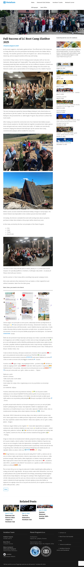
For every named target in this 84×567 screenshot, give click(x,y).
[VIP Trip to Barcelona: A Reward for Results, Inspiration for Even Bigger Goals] (65, 102)
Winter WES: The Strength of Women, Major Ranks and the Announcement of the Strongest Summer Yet (68, 121)
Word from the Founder (66, 536)
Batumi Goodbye (61, 110)
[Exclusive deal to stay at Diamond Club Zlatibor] (65, 72)
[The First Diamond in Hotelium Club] (28, 507)
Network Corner (69, 2)
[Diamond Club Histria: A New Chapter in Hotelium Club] (11, 507)
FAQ (61, 540)
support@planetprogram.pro (64, 56)
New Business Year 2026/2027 (65, 66)
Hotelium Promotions (62, 85)
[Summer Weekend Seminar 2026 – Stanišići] (45, 506)
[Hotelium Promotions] (65, 82)
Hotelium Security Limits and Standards (63, 549)
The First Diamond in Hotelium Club (27, 518)
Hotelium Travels (58, 2)
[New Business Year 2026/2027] (65, 64)
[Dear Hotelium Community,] (65, 140)
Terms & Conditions (65, 544)
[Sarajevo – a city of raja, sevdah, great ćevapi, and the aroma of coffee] (65, 129)
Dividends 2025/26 (61, 97)
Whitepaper (34, 7)
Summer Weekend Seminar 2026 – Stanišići (68, 92)
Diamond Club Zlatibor (43, 2)
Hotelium (10, 2)
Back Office (44, 7)
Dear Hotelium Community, (64, 142)
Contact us (63, 532)
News (32, 2)
